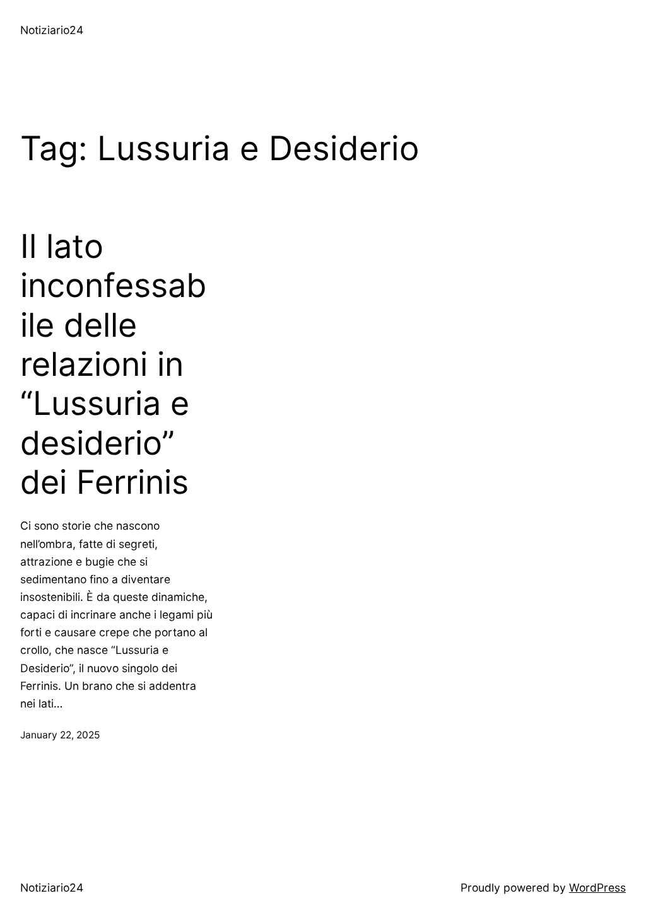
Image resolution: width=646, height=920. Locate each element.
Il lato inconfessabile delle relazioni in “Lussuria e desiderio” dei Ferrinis (113, 364)
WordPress (597, 887)
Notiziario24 (51, 30)
